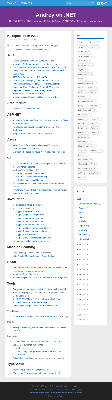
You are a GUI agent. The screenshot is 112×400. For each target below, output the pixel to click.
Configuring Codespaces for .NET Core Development (36, 305)
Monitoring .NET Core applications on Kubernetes (35, 64)
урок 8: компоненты (27, 234)
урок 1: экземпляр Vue (28, 211)
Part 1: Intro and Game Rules (31, 173)
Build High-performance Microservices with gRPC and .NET (39, 67)
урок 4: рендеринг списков (30, 221)
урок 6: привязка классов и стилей (34, 228)
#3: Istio (21, 348)
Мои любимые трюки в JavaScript (28, 205)
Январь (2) (84, 239)
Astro (61, 396)
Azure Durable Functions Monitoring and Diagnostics (36, 145)
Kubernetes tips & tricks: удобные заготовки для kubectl (38, 358)
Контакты (26, 3)
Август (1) (83, 208)
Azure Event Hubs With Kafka (26, 148)
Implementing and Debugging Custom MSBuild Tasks (36, 97)
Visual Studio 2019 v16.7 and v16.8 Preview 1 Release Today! (40, 316)
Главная (11, 3)
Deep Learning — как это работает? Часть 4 (33, 253)
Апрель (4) (84, 225)
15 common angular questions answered (31, 241)
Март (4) (83, 230)
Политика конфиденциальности (67, 393)
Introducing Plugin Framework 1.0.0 (28, 93)
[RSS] (98, 3)
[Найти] (92, 3)
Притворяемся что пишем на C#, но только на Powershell (39, 289)
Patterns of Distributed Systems (27, 108)
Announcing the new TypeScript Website (31, 370)
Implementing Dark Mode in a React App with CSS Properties (40, 277)
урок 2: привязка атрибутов (31, 215)
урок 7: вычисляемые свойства (33, 231)
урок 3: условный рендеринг (31, 218)
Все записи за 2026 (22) (90, 204)
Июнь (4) (83, 217)
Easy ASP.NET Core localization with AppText (33, 133)
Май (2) (82, 221)
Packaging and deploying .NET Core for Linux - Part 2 (36, 80)
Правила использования (41, 393)
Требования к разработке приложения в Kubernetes (37, 341)
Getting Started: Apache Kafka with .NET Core (33, 61)
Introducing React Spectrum (25, 274)
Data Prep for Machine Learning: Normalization (33, 256)
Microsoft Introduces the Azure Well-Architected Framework (39, 152)
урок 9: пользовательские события (34, 238)
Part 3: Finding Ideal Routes (30, 180)
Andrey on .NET (56, 15)
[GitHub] (105, 3)
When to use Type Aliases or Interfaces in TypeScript (36, 373)
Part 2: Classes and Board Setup (32, 177)
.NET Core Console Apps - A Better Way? (31, 77)
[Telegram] (102, 3)
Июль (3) (83, 212)
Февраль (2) (84, 234)
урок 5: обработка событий (31, 224)
